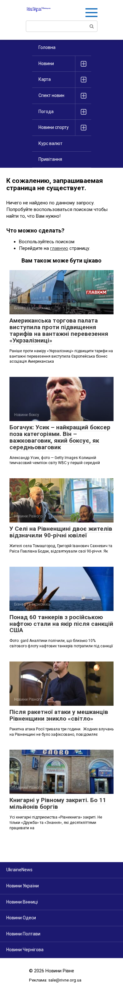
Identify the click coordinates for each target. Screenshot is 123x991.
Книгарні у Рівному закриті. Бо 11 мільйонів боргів (57, 803)
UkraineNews (19, 869)
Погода (46, 111)
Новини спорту (53, 127)
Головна (47, 47)
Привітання (50, 159)
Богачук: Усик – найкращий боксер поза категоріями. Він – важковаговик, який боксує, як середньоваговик (59, 437)
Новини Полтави (23, 933)
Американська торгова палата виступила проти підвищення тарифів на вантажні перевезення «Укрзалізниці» (58, 330)
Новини (46, 63)
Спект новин (51, 95)
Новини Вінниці (22, 901)
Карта (44, 79)
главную (59, 248)
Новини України (22, 885)
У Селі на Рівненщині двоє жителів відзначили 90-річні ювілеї (60, 532)
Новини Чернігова (25, 949)
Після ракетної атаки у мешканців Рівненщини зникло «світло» (58, 715)
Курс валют (50, 143)
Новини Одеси (21, 917)
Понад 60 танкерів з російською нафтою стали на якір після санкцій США (61, 623)
